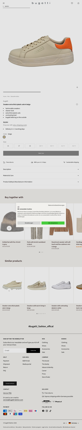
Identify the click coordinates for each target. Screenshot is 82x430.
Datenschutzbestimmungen (56, 205)
